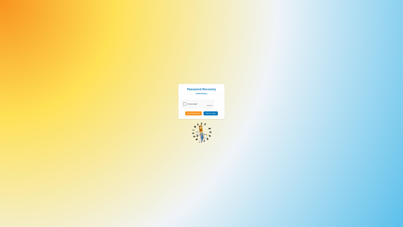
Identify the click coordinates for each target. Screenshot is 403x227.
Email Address (201, 93)
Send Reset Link (193, 113)
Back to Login (211, 113)
